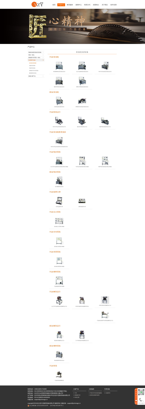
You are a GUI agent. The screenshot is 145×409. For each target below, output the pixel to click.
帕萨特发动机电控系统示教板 (105, 166)
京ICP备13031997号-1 (56, 405)
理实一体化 (31, 55)
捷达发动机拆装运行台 (82, 126)
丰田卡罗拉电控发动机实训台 (105, 71)
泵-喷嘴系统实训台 (59, 186)
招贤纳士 (96, 5)
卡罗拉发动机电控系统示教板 (82, 166)
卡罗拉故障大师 (59, 206)
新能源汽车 (77, 395)
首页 (53, 5)
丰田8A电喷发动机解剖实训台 (82, 306)
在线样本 (108, 393)
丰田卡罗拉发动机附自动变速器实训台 (59, 146)
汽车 (76, 393)
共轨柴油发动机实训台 (59, 106)
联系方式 (87, 5)
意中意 (37, 4)
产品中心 (61, 5)
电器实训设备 (32, 68)
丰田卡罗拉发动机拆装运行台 (59, 126)
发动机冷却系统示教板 (59, 246)
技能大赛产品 (31, 76)
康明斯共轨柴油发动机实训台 (82, 106)
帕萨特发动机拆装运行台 (105, 126)
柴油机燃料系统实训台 (59, 360)
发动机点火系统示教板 (59, 226)
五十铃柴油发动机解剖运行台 (82, 340)
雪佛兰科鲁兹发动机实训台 (82, 86)
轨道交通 (77, 397)
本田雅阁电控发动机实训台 (59, 71)
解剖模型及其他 (32, 73)
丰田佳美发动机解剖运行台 (105, 305)
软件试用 (114, 5)
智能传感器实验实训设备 (34, 52)
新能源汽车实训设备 (33, 70)
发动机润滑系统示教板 (59, 266)
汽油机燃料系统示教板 (59, 286)
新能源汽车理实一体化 (34, 57)
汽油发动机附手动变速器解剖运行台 (105, 320)
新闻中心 (79, 5)
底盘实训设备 (32, 65)
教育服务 (70, 5)
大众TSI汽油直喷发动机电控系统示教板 (59, 166)
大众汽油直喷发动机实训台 (82, 71)
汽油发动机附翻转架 (59, 380)
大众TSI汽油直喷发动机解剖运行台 (59, 306)
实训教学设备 (31, 60)
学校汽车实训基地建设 (96, 393)
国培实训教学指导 (95, 395)
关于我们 (105, 5)
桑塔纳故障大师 (82, 206)
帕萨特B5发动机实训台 (59, 86)
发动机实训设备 (32, 63)
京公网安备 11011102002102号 (39, 405)
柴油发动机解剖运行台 (59, 340)
